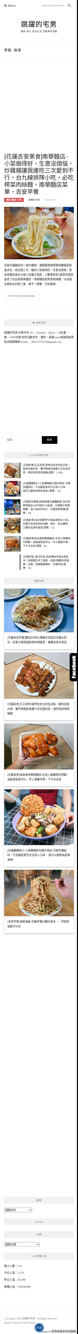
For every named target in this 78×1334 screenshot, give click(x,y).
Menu (12, 6)
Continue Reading (21, 296)
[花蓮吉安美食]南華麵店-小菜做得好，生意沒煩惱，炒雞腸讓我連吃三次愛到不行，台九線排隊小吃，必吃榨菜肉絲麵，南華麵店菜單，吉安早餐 (39, 173)
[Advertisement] (39, 109)
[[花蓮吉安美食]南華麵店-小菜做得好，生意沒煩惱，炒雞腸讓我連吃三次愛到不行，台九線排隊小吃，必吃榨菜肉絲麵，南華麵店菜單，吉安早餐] (39, 232)
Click (74, 667)
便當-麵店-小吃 (14, 200)
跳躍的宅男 (39, 24)
